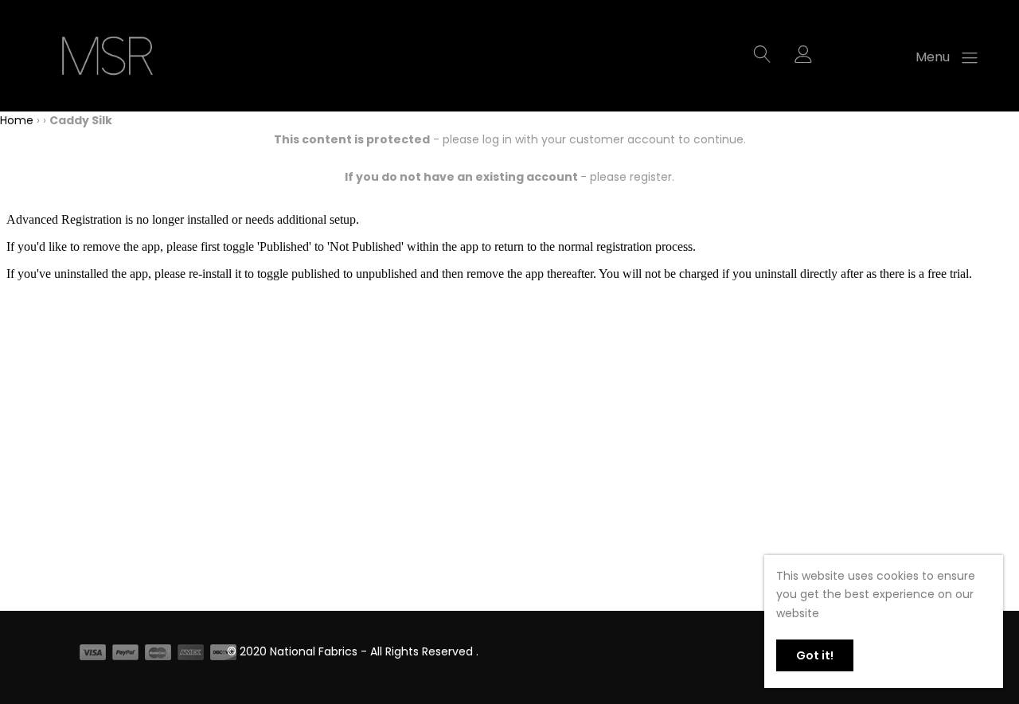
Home (16, 120)
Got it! (815, 655)
